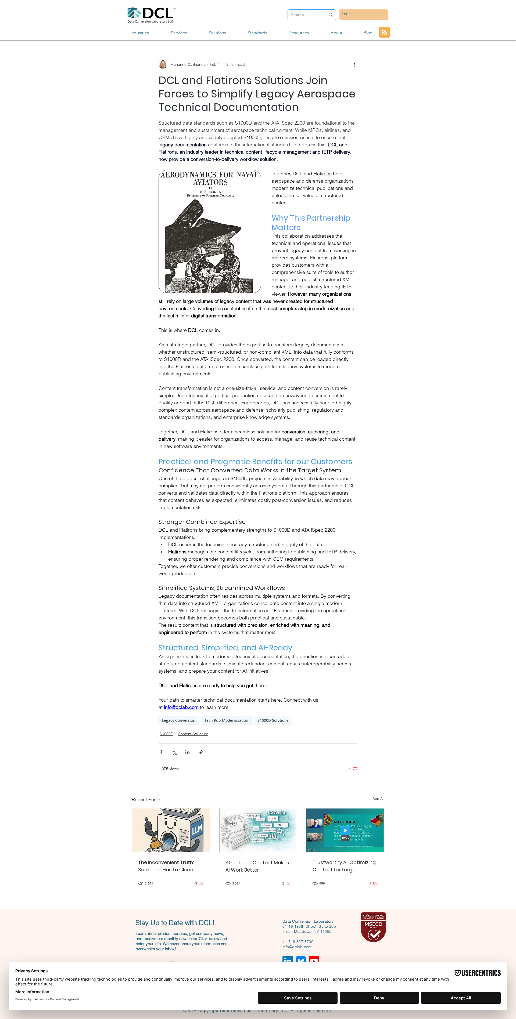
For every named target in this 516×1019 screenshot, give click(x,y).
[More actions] (354, 64)
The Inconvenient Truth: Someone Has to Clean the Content (170, 866)
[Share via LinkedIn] (187, 752)
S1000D (166, 733)
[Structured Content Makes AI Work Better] (258, 830)
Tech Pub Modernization (226, 720)
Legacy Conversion (178, 720)
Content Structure (193, 733)
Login (347, 13)
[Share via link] (200, 752)
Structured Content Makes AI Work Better (257, 866)
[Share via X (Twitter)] (174, 752)
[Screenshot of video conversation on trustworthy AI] (345, 830)
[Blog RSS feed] (384, 32)
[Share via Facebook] (161, 752)
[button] (146, 32)
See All (378, 798)
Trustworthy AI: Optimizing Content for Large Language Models (344, 866)
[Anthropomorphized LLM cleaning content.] (171, 830)
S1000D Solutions (273, 720)
